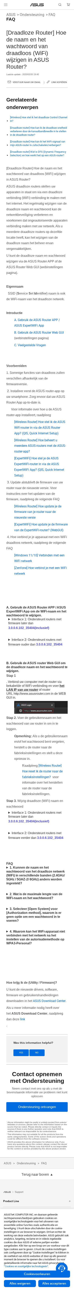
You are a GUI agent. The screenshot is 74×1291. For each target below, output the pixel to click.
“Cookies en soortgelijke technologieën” (26, 1266)
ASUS (10, 14)
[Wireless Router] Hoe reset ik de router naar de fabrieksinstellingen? (42, 771)
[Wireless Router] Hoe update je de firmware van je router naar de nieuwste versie (37, 512)
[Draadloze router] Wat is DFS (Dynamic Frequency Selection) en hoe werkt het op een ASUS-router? (38, 153)
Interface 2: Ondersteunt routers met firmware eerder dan (35, 835)
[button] (5, 4)
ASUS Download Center (49, 1001)
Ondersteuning (32, 14)
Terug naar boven (35, 1174)
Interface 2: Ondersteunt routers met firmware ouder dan (35, 642)
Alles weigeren (19, 1283)
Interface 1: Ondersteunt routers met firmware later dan (34, 624)
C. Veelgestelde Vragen (30, 345)
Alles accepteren (54, 1283)
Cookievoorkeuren (37, 1274)
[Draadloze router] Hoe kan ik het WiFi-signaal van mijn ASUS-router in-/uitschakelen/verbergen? (37, 143)
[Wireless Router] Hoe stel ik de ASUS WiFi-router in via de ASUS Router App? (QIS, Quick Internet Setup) (39, 427)
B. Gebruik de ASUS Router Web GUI (39, 332)
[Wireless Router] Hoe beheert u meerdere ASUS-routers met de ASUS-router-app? (40, 445)
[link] (37, 4)
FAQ (52, 14)
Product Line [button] (11, 1201)
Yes (21, 1052)
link (22, 1019)
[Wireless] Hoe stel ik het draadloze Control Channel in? (38, 119)
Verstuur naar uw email (27, 82)
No (36, 1052)
